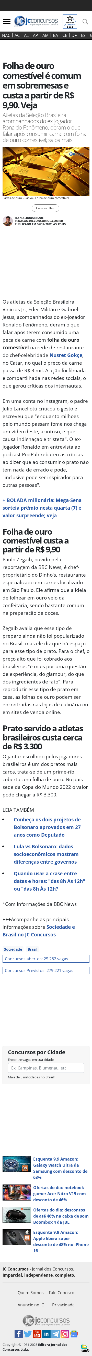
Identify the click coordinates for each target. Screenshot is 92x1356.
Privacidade (63, 1305)
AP (35, 35)
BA (55, 35)
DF (74, 35)
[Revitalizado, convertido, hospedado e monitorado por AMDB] (85, 1348)
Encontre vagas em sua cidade (31, 1059)
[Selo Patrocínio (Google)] (70, 21)
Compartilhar (45, 208)
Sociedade (13, 949)
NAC (6, 35)
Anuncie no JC (31, 1305)
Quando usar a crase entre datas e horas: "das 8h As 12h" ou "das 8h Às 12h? (49, 881)
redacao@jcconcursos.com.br (39, 221)
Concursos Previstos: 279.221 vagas (39, 970)
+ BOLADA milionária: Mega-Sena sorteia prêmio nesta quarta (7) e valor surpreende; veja (42, 508)
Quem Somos (31, 1292)
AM (45, 35)
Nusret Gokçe (66, 355)
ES (83, 35)
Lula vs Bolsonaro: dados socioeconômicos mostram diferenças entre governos (46, 854)
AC (17, 35)
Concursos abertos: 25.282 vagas (36, 959)
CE (64, 35)
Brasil (32, 949)
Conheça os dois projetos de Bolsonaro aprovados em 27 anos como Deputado (47, 827)
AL (26, 35)
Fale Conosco (61, 1292)
